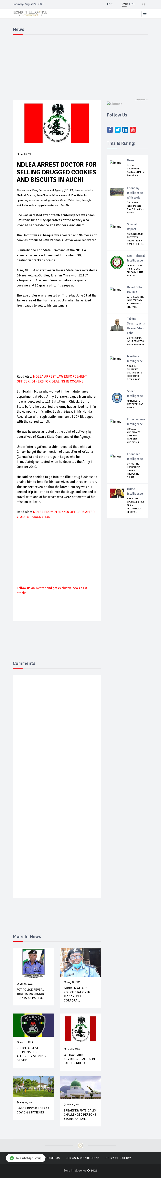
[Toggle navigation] (145, 14)
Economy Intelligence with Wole (135, 193)
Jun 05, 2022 (26, 983)
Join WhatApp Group (28, 1158)
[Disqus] (57, 735)
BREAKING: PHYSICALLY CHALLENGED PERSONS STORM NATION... (80, 1115)
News (130, 160)
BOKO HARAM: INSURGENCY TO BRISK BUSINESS (135, 341)
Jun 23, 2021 (26, 154)
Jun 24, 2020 (73, 1049)
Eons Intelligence (75, 1170)
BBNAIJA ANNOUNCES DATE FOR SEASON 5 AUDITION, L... (134, 436)
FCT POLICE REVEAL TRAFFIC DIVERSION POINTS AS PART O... (30, 994)
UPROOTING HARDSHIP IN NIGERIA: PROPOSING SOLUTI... (134, 470)
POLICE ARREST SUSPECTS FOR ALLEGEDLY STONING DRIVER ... (31, 1054)
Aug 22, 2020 (73, 982)
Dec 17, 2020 (73, 1104)
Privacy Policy (118, 1158)
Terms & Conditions (83, 1158)
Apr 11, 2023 (26, 1042)
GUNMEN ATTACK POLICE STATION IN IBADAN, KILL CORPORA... (77, 994)
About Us (52, 1158)
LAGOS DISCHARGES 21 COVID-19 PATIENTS (33, 1110)
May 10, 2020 (26, 1102)
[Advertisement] (80, 65)
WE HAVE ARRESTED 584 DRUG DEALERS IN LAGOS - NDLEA (79, 1059)
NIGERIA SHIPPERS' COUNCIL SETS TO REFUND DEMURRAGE (134, 373)
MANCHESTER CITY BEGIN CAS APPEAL (135, 404)
